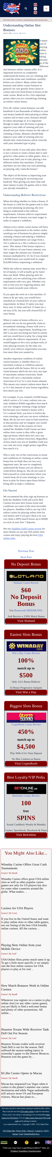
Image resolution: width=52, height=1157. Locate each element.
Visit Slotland (26, 621)
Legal (21, 1134)
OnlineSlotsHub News (32, 1134)
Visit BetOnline (26, 835)
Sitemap (15, 1134)
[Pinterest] (35, 12)
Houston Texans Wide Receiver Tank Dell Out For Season (25, 1031)
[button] (26, 8)
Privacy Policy (21, 1131)
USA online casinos (27, 1112)
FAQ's (46, 1131)
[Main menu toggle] (46, 8)
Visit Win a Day (26, 692)
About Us (30, 1131)
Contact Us (39, 1131)
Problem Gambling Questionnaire (26, 1151)
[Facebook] (35, 4)
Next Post (26, 557)
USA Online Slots (9, 20)
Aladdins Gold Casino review (26, 528)
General (19, 20)
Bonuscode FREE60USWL (28, 610)
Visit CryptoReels (26, 763)
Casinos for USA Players (17, 908)
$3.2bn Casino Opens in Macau (21, 1073)
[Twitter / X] (35, 8)
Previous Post (26, 551)
